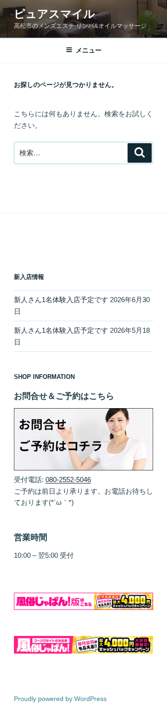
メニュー (89, 50)
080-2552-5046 (68, 479)
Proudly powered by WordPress (60, 698)
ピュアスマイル (54, 13)
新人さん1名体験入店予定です (61, 300)
